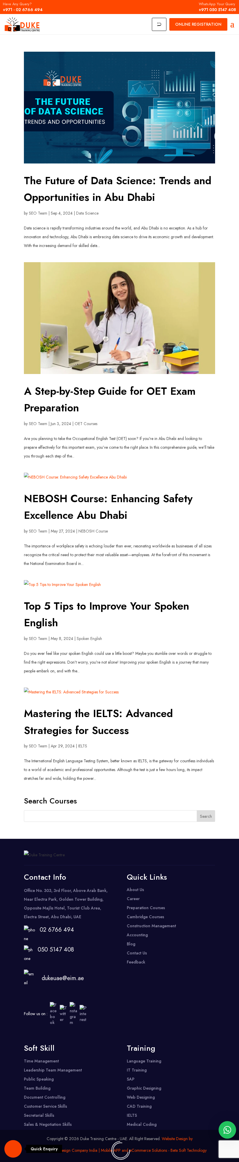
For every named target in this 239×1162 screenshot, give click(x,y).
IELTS (82, 746)
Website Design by (177, 1139)
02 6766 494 (57, 930)
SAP (130, 1079)
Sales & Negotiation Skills (48, 1124)
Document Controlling (44, 1097)
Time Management (41, 1061)
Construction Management (151, 926)
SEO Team (38, 213)
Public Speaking (39, 1079)
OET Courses (86, 424)
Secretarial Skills (39, 1115)
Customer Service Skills (45, 1106)
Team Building (37, 1088)
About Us (135, 890)
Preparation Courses (146, 908)
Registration (198, 24)
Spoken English (89, 638)
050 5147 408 (54, 949)
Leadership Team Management (53, 1070)
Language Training (144, 1061)
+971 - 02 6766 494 (23, 7)
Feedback (136, 962)
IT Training (137, 1070)
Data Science (87, 213)
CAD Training (139, 1106)
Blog (131, 944)
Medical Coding (142, 1124)
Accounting (137, 935)
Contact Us (137, 953)
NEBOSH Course (93, 531)
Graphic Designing (144, 1088)
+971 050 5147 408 (217, 7)
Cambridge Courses (145, 917)
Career (133, 899)
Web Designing (141, 1097)
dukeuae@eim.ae (63, 978)
